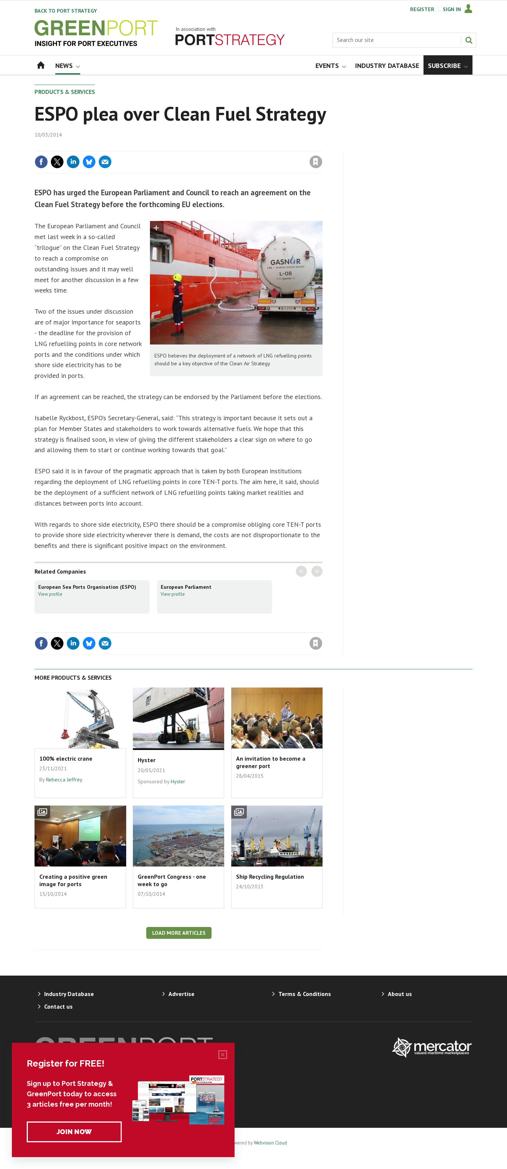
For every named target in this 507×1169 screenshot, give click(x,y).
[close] (322, 146)
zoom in (156, 227)
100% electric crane (65, 758)
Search (469, 40)
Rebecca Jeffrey (64, 779)
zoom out (170, 227)
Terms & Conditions (304, 993)
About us (400, 993)
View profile (50, 594)
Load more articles (179, 933)
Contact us (58, 1006)
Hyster (147, 760)
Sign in (228, 146)
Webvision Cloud (270, 1143)
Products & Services (65, 91)
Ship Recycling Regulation (270, 876)
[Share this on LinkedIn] (73, 162)
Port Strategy (66, 11)
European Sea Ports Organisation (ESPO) (87, 587)
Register (422, 9)
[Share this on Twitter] (57, 162)
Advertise (181, 993)
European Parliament (186, 587)
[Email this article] (105, 162)
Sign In (452, 9)
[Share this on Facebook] (41, 162)
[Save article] (316, 162)
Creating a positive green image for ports (73, 880)
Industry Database (69, 993)
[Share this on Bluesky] (89, 162)
